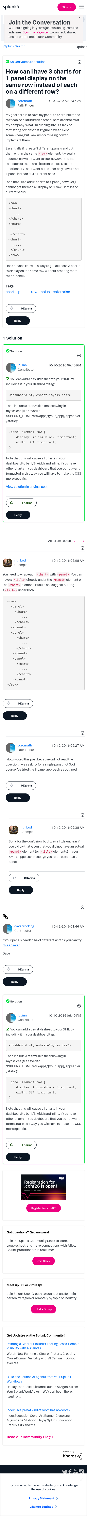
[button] (79, 62)
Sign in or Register (36, 32)
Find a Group (43, 1309)
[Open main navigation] (81, 7)
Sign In (66, 7)
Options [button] (80, 47)
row (34, 291)
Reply (17, 320)
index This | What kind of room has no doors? (38, 1410)
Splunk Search (14, 46)
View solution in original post (27, 487)
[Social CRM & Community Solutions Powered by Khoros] (72, 1455)
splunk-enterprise (55, 291)
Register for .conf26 (43, 1208)
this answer (11, 945)
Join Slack (43, 1261)
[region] (43, 1494)
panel (22, 291)
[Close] (81, 1480)
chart (10, 291)
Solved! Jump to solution (28, 62)
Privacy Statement (41, 1498)
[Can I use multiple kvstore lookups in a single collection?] (83, 540)
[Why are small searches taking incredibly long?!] (75, 540)
